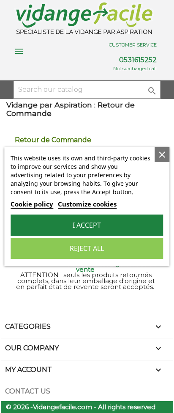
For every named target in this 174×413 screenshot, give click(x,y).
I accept (87, 225)
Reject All (87, 248)
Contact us (27, 391)
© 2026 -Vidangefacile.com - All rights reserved (80, 407)
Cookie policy (32, 204)
